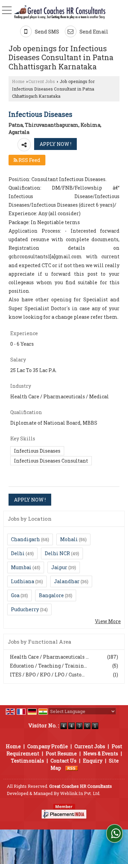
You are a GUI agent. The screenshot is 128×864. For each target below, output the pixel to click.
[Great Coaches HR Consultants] (59, 12)
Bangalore (51, 595)
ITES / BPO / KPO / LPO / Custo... (47, 674)
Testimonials (27, 760)
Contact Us (63, 760)
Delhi (18, 553)
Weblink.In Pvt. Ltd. (80, 793)
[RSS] (72, 768)
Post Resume (61, 753)
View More (108, 621)
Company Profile (47, 746)
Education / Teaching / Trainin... (48, 665)
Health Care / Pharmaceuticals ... (49, 657)
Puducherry (25, 609)
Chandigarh (25, 539)
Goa (15, 595)
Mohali (69, 539)
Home (18, 81)
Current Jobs (41, 81)
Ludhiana (22, 581)
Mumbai (21, 567)
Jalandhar (67, 581)
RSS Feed (28, 160)
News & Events (100, 753)
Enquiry (92, 760)
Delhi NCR (57, 553)
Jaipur (59, 567)
